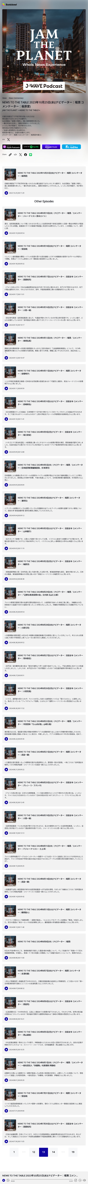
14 (53, 1152)
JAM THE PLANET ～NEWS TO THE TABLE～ (21, 110)
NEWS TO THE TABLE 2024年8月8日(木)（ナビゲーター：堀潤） (45, 941)
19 (73, 1152)
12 (33, 1152)
